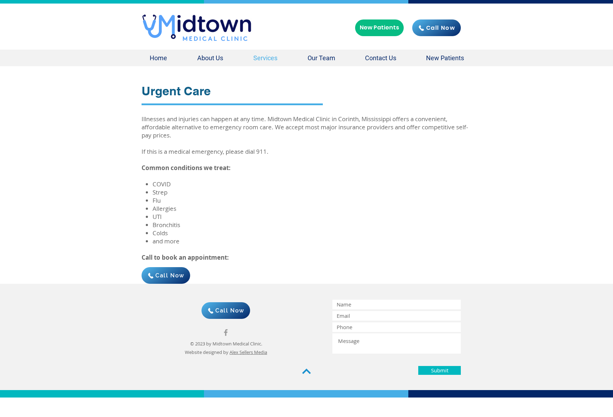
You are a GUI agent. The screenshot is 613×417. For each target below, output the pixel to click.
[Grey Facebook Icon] (225, 332)
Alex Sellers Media (248, 352)
